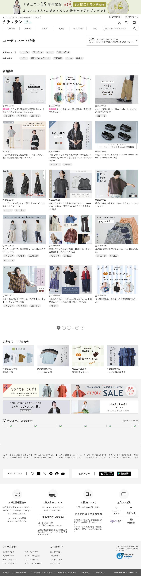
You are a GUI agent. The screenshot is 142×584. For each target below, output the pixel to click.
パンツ (50, 52)
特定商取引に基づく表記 (43, 572)
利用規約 (6, 572)
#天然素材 (22, 116)
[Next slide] (141, 445)
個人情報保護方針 (21, 572)
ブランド (28, 28)
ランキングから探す (32, 556)
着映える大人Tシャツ (40, 58)
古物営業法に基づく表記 (67, 572)
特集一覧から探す (31, 552)
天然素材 (58, 58)
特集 (95, 28)
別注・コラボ (63, 52)
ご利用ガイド (55, 556)
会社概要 (85, 572)
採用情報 (99, 572)
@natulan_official (130, 421)
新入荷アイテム (8, 552)
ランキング (78, 28)
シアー (24, 58)
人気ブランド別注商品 (33, 563)
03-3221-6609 (53, 517)
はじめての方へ (56, 552)
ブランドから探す (9, 563)
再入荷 (61, 28)
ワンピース (38, 52)
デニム (69, 58)
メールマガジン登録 (17, 518)
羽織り (79, 58)
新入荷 (45, 28)
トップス (25, 52)
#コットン (35, 116)
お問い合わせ (55, 563)
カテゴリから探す (9, 560)
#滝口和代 (8, 116)
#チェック (8, 256)
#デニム (21, 256)
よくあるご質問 (56, 560)
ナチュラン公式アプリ (17, 521)
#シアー (54, 306)
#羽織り (67, 164)
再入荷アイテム (8, 556)
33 (77, 327)
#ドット (7, 210)
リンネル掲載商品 (31, 560)
